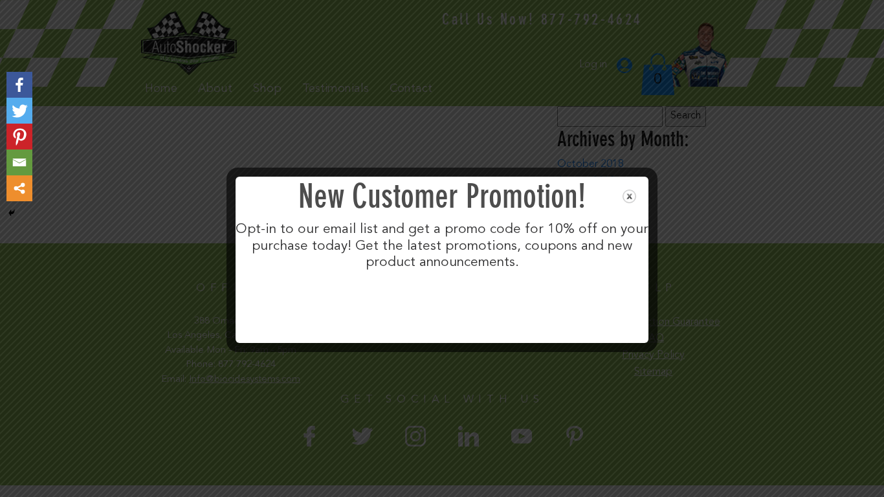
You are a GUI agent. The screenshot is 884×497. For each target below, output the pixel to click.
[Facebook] (19, 85)
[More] (19, 188)
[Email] (19, 162)
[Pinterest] (19, 136)
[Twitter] (19, 111)
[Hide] (11, 213)
